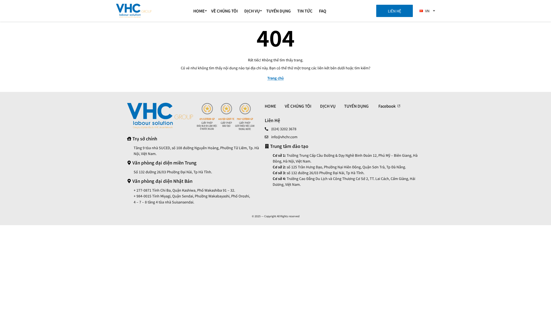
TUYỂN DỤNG (278, 11)
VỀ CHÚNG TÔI (224, 11)
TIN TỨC (305, 11)
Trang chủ (275, 78)
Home (199, 11)
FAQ (322, 11)
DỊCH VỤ (252, 11)
